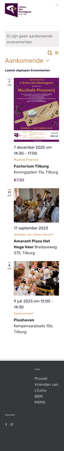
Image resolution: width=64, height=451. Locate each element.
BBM (38, 396)
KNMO (39, 402)
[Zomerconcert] (36, 278)
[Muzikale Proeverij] (36, 110)
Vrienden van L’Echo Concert (33, 234)
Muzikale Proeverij (26, 159)
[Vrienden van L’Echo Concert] (36, 205)
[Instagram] (11, 424)
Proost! (40, 378)
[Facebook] (6, 424)
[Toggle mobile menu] (57, 5)
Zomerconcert (23, 313)
